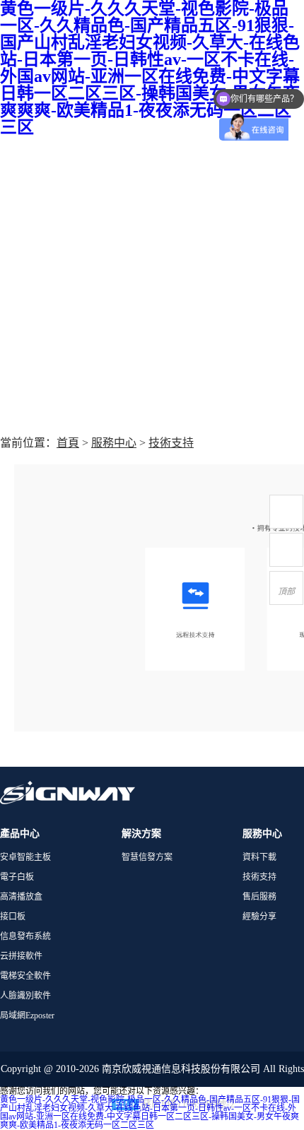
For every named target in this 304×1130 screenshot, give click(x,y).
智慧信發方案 (147, 857)
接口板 (12, 917)
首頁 (68, 443)
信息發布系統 (25, 936)
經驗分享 (259, 917)
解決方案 (141, 833)
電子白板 (17, 877)
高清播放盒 (21, 897)
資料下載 (259, 857)
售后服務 (259, 897)
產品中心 (20, 833)
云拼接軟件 (21, 956)
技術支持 (171, 443)
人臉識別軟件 (25, 996)
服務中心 (113, 443)
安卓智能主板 (25, 857)
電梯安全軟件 (25, 976)
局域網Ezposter (27, 1015)
